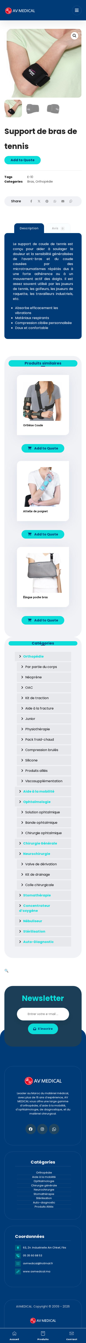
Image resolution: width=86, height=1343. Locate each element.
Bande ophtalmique (41, 822)
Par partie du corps (41, 666)
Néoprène (33, 677)
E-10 (30, 177)
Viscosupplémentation (43, 781)
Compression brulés (41, 750)
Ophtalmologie (44, 1181)
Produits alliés (36, 770)
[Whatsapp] (54, 1129)
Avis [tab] (58, 228)
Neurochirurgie (44, 1190)
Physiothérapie (37, 729)
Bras (30, 181)
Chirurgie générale (44, 1185)
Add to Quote (22, 160)
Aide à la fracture (39, 708)
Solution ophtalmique (42, 812)
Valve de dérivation (41, 864)
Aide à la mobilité (44, 1177)
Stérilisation (44, 1198)
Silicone (31, 760)
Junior (30, 718)
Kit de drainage (37, 874)
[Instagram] (42, 1129)
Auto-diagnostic (44, 1202)
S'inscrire (45, 1029)
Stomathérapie (44, 1194)
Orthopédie (44, 181)
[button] (74, 35)
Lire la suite (45, 437)
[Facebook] (30, 1129)
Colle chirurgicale (39, 885)
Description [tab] (29, 228)
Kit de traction (37, 698)
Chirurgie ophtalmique (43, 833)
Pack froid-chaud (39, 739)
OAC (29, 687)
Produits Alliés (44, 1207)
